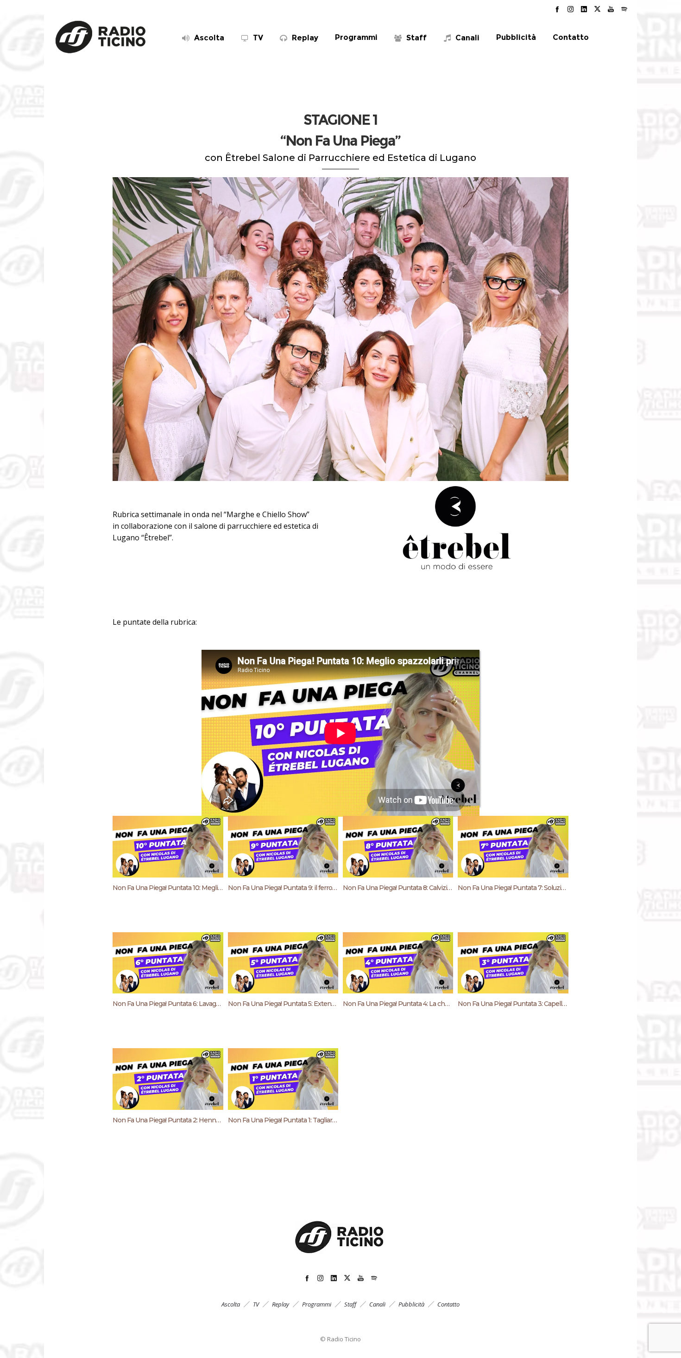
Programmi (316, 1304)
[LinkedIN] (584, 9)
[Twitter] (597, 9)
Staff (350, 1304)
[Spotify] (624, 9)
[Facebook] (557, 9)
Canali (377, 1304)
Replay (280, 1304)
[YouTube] (611, 9)
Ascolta (230, 1304)
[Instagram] (570, 9)
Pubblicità (411, 1304)
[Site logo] (101, 37)
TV (256, 1304)
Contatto (448, 1304)
